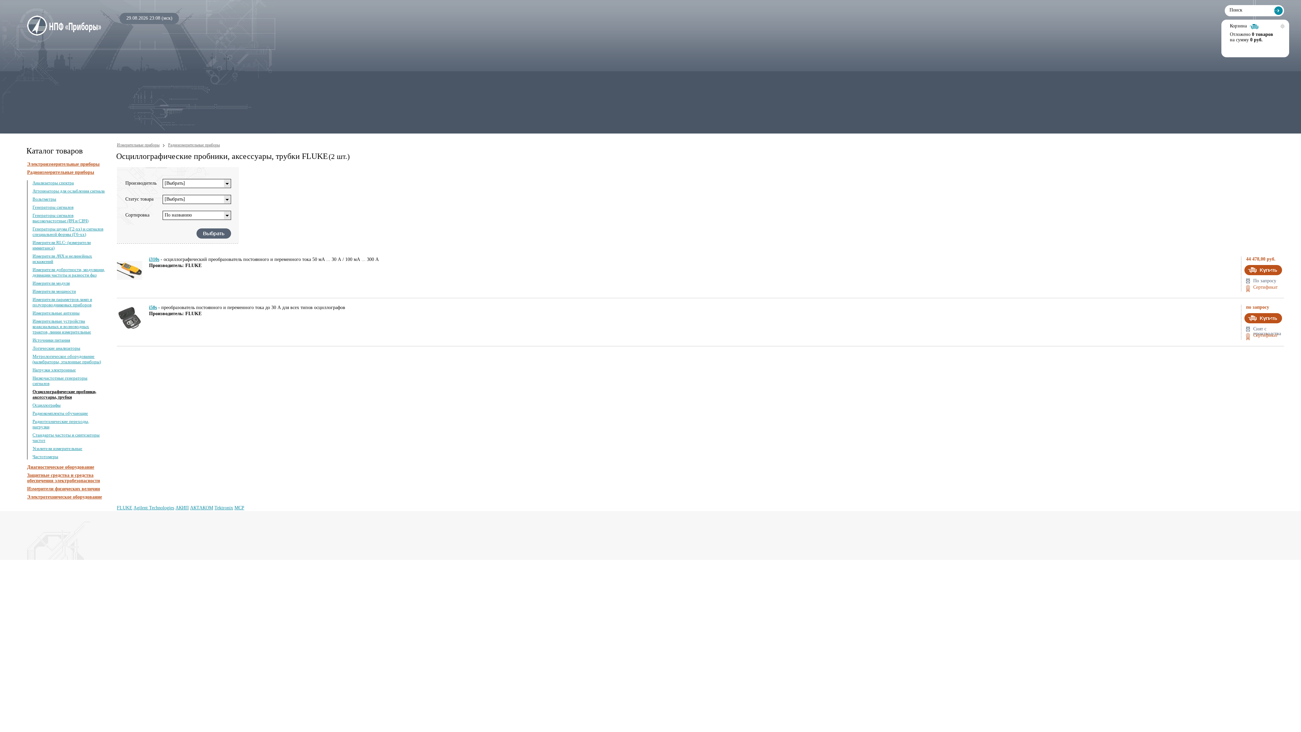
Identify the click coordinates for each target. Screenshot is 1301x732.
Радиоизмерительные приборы (60, 172)
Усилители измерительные (57, 448)
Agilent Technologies (153, 507)
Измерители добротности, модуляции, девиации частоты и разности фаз (69, 272)
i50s (153, 307)
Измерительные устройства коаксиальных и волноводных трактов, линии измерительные (62, 326)
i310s (154, 259)
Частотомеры (45, 456)
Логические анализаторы (56, 348)
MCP (239, 507)
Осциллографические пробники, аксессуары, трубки (64, 394)
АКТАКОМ (201, 507)
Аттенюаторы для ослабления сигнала (69, 191)
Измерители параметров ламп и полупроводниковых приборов (62, 302)
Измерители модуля (51, 283)
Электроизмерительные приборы (63, 164)
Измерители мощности (54, 291)
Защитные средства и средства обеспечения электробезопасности (63, 478)
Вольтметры (44, 199)
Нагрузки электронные (54, 369)
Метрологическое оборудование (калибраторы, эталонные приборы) (67, 359)
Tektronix (223, 507)
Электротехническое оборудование (64, 497)
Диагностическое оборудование (60, 467)
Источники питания (51, 340)
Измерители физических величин (63, 488)
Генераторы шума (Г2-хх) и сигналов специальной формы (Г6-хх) (68, 231)
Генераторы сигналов (53, 207)
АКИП (182, 507)
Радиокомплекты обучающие (60, 413)
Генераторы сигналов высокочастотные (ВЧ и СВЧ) (60, 218)
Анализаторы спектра (53, 182)
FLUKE (124, 507)
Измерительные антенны (56, 313)
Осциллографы (47, 405)
